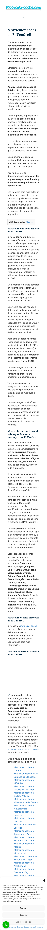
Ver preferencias (23, 922)
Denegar (23, 915)
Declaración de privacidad (26, 927)
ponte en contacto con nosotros (23, 749)
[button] (43, 880)
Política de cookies (9, 927)
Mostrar (29, 222)
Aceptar (23, 908)
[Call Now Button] (6, 924)
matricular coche (28, 626)
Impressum (40, 927)
